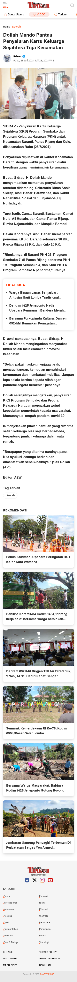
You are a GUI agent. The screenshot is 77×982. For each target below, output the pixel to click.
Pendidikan (45, 929)
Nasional (8, 916)
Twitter (35, 885)
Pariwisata (44, 922)
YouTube (50, 885)
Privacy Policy (48, 952)
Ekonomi (43, 896)
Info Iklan (45, 965)
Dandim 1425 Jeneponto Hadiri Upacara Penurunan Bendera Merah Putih (36, 308)
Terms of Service (49, 959)
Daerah (10, 495)
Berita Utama (16, 14)
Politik (42, 936)
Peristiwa (8, 936)
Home (6, 26)
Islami (42, 903)
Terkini (62, 14)
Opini (6, 922)
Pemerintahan (11, 929)
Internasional (10, 903)
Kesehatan (9, 909)
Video (41, 14)
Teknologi (44, 942)
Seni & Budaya (11, 942)
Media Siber (10, 965)
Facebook (27, 885)
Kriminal (43, 909)
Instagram (42, 885)
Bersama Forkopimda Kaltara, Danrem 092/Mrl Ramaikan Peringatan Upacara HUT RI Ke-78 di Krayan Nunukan (38, 321)
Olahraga (43, 916)
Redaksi (8, 952)
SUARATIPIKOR (47, 974)
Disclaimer (10, 959)
